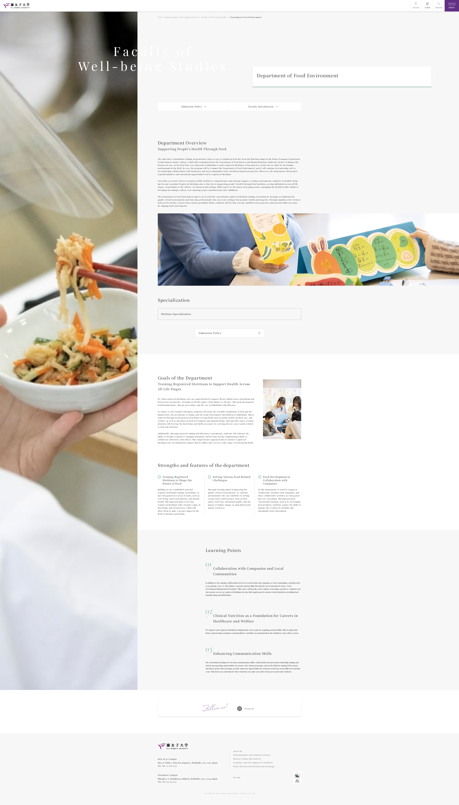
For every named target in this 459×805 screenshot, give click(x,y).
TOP (160, 17)
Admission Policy (210, 333)
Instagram (249, 708)
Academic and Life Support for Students (253, 762)
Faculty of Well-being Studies (214, 17)
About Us (237, 751)
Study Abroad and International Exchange (254, 766)
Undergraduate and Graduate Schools (181, 17)
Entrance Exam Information (247, 759)
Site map (236, 777)
